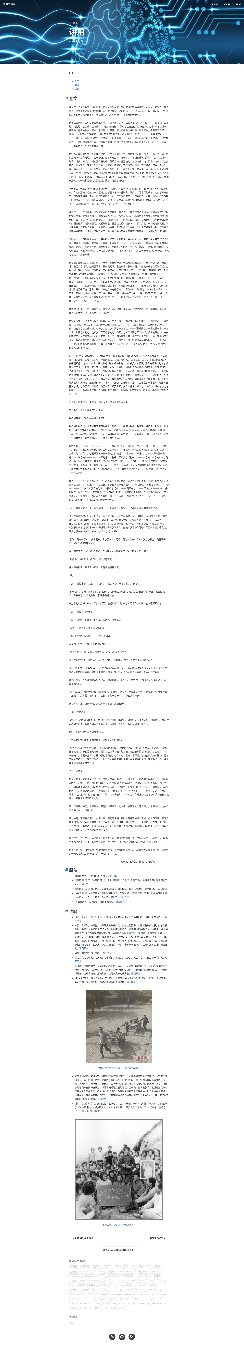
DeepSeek (75, 1308)
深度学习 (85, 1267)
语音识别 (74, 1272)
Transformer (155, 1272)
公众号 (102, 1285)
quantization (161, 1294)
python (153, 1285)
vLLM (164, 1290)
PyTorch (107, 1267)
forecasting (116, 1294)
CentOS (142, 1281)
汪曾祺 (74, 23)
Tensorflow (75, 1276)
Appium (161, 1281)
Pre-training (75, 1294)
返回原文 (112, 875)
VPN (95, 1290)
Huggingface (89, 1276)
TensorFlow (113, 1276)
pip (96, 1299)
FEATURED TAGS (77, 1261)
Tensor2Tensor (143, 1276)
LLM (86, 1294)
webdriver (118, 1281)
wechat (82, 1281)
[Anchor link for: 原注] (65, 869)
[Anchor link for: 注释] (65, 911)
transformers (76, 1299)
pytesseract (141, 1285)
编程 (140, 1267)
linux (114, 1303)
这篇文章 (130, 933)
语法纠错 (142, 1272)
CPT (94, 1294)
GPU (152, 1281)
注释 (77, 88)
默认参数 (74, 1290)
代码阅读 (80, 1285)
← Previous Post (83, 1238)
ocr (118, 1285)
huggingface (127, 1290)
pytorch (124, 1303)
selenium (106, 1281)
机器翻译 (157, 1276)
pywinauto (131, 1281)
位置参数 (85, 1290)
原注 (77, 84)
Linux (93, 1272)
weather (104, 1294)
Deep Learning (157, 1303)
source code (157, 1299)
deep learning (84, 1303)
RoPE (138, 1290)
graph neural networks (134, 1294)
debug (144, 1299)
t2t (72, 1285)
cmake (88, 1299)
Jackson (114, 1290)
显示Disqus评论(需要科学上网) (119, 1250)
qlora (149, 1294)
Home (215, 4)
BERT (126, 1267)
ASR (106, 1303)
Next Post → (157, 1238)
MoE (97, 1308)
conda (114, 1299)
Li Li (71, 1323)
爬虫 (111, 1285)
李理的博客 (9, 4)
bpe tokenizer (118, 1308)
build (73, 1303)
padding (124, 1299)
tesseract (128, 1285)
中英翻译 (92, 1285)
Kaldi (84, 1272)
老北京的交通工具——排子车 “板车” (120, 1068)
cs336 (105, 1308)
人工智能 (74, 1267)
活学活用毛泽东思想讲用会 (120, 1225)
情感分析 (112, 1272)
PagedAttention (151, 1290)
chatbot (96, 1267)
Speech (97, 1303)
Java (117, 1267)
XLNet (101, 1272)
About (227, 4)
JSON (103, 1290)
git (133, 1267)
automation (93, 1281)
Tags (238, 4)
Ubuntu (101, 1276)
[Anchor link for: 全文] (65, 98)
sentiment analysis (127, 1272)
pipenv (104, 1299)
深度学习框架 (128, 1276)
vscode (135, 1299)
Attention (87, 1308)
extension (143, 1303)
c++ (133, 1303)
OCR (149, 1267)
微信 (72, 1281)
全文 (77, 81)
